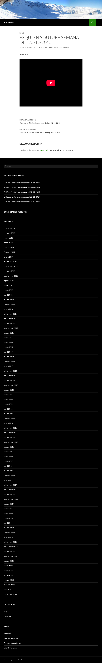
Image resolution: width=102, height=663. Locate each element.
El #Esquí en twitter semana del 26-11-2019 (22, 182)
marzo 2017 (9, 357)
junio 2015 (8, 456)
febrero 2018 (9, 304)
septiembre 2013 (11, 556)
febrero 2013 (9, 585)
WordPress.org (10, 648)
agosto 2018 (9, 281)
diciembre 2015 (10, 428)
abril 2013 (8, 575)
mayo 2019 (8, 238)
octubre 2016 (9, 380)
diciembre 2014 (10, 485)
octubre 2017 (9, 323)
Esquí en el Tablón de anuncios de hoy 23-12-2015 (40, 121)
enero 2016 (8, 423)
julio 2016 (8, 395)
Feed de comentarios (12, 643)
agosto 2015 (9, 447)
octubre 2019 (9, 233)
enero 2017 (8, 366)
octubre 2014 (9, 494)
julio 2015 (8, 452)
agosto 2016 (9, 390)
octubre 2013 (9, 551)
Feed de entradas (11, 638)
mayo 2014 (8, 518)
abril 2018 (8, 295)
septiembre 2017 (11, 328)
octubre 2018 (9, 271)
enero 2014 (8, 537)
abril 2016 (8, 409)
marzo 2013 (9, 580)
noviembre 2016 (11, 376)
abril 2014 (8, 523)
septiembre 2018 (11, 276)
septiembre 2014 (11, 499)
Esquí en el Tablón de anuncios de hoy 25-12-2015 (40, 131)
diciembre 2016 (10, 371)
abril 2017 (8, 352)
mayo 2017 (8, 347)
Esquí (22, 33)
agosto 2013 (9, 561)
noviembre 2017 (11, 319)
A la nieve (9, 22)
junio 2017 (8, 342)
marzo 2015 (9, 471)
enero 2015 (8, 480)
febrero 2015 (9, 475)
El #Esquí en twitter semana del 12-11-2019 (22, 192)
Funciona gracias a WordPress (14, 660)
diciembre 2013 (10, 542)
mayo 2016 (8, 404)
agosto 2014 (9, 504)
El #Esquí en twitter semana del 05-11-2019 (22, 197)
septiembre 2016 (11, 385)
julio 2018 (8, 285)
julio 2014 (8, 509)
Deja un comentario (60, 47)
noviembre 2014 (11, 490)
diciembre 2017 (10, 314)
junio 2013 (8, 566)
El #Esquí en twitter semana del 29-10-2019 (22, 201)
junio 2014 (8, 513)
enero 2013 (8, 589)
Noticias (7, 616)
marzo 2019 (9, 247)
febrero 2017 (9, 361)
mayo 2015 (8, 461)
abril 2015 (8, 466)
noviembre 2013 (11, 547)
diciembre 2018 (10, 262)
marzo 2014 (9, 528)
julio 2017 (8, 338)
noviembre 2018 (11, 266)
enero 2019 (8, 257)
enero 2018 (8, 309)
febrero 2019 (9, 252)
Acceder (7, 633)
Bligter (44, 47)
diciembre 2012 (10, 594)
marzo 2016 (9, 414)
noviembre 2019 (11, 228)
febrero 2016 (9, 418)
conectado (44, 150)
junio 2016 (8, 399)
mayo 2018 (8, 290)
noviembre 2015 (11, 433)
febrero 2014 (9, 532)
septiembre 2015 (11, 442)
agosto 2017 (9, 333)
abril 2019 (8, 242)
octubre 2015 (9, 437)
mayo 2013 (8, 570)
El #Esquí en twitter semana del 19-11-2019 (22, 187)
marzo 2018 (9, 300)
